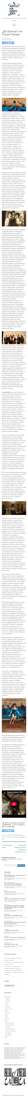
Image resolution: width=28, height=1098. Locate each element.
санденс (16, 1055)
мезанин (21, 1052)
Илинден (6, 974)
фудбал (23, 1057)
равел (12, 1054)
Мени (14, 24)
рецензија (7, 1055)
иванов (21, 1049)
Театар (6, 1017)
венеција (6, 1048)
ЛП (11, 1047)
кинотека (6, 1052)
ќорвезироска (17, 1058)
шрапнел (6, 1058)
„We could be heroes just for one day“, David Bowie (13, 1095)
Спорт (6, 1003)
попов (12, 837)
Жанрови (7, 1027)
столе (16, 837)
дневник (22, 1048)
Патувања (7, 1001)
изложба (6, 1050)
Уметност (6, 1019)
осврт (10, 1053)
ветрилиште (12, 1048)
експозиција (15, 1049)
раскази (23, 1054)
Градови (7, 999)
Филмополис (8, 1035)
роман (12, 1055)
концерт (11, 1052)
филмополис (7, 1057)
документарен (8, 1049)
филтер (13, 1057)
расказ (19, 1054)
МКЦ (13, 1047)
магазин (16, 1052)
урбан (9, 1056)
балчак (9, 837)
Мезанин (7, 1013)
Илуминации (7, 997)
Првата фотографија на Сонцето (13, 958)
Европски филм (9, 1025)
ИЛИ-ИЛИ (7, 1047)
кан (15, 1050)
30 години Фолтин (9, 960)
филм (18, 1056)
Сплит (20, 1047)
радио (15, 1054)
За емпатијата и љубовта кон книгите (14, 972)
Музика (6, 1011)
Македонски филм (18, 835)
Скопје (6, 1015)
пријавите (11, 859)
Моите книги (8, 1009)
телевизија (21, 1055)
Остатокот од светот (10, 1031)
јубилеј (11, 1058)
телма (5, 1056)
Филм (5, 1021)
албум (23, 1047)
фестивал (13, 1056)
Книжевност (7, 1007)
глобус (18, 1048)
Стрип (7, 1005)
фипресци (18, 1057)
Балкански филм (9, 1023)
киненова (18, 1050)
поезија (14, 1053)
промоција (7, 1054)
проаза (19, 1053)
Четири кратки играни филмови (13, 970)
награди (6, 1053)
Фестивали (8, 1033)
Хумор (6, 1037)
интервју (11, 1050)
